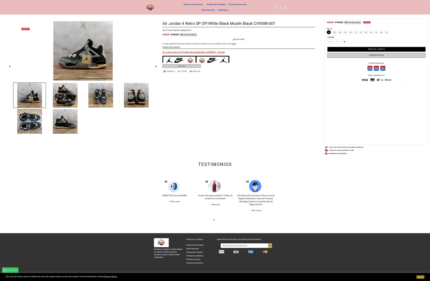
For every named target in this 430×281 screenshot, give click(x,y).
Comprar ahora (376, 55)
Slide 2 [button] (216, 220)
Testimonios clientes (194, 252)
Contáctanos (223, 10)
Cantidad (330, 37)
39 (345, 32)
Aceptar (420, 277)
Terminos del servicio (237, 4)
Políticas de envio (193, 259)
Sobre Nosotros (208, 10)
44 (371, 32)
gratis (234, 44)
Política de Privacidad (216, 4)
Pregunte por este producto (337, 153)
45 (376, 32)
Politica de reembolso (195, 256)
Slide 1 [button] (214, 220)
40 (350, 32)
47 (386, 32)
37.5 (334, 32)
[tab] (214, 220)
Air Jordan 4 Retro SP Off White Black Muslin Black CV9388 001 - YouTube (193, 52)
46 (381, 32)
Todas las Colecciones (193, 4)
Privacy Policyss (110, 277)
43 (366, 32)
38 (340, 32)
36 (329, 32)
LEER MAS (181, 66)
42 (361, 32)
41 (355, 32)
